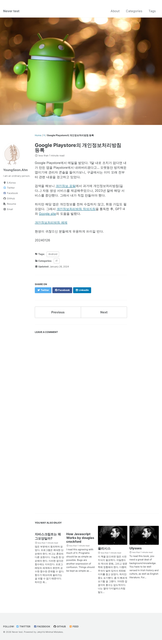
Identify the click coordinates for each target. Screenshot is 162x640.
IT (57, 260)
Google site (47, 214)
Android (52, 254)
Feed (75, 626)
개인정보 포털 (66, 186)
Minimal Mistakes (54, 632)
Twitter (24, 626)
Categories (134, 11)
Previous (58, 312)
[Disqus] (81, 379)
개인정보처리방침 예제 (51, 222)
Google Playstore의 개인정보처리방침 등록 (78, 147)
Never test (11, 11)
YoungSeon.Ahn (15, 170)
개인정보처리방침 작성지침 (76, 209)
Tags (152, 11)
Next (104, 312)
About (115, 11)
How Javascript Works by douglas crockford (80, 537)
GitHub (61, 626)
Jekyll (40, 632)
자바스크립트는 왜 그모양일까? (48, 536)
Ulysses (135, 548)
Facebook (43, 626)
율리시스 (104, 548)
